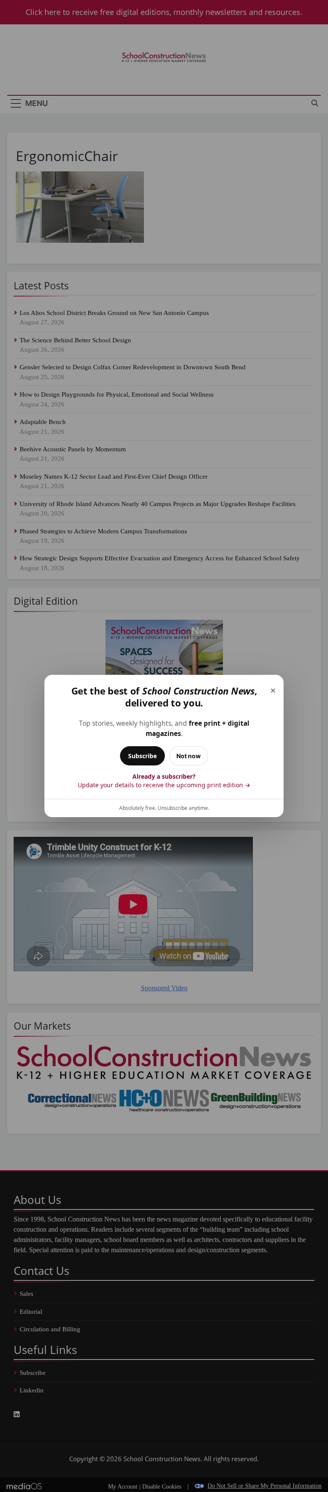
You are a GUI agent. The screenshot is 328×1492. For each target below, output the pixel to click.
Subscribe (142, 756)
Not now (188, 755)
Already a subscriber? (164, 780)
